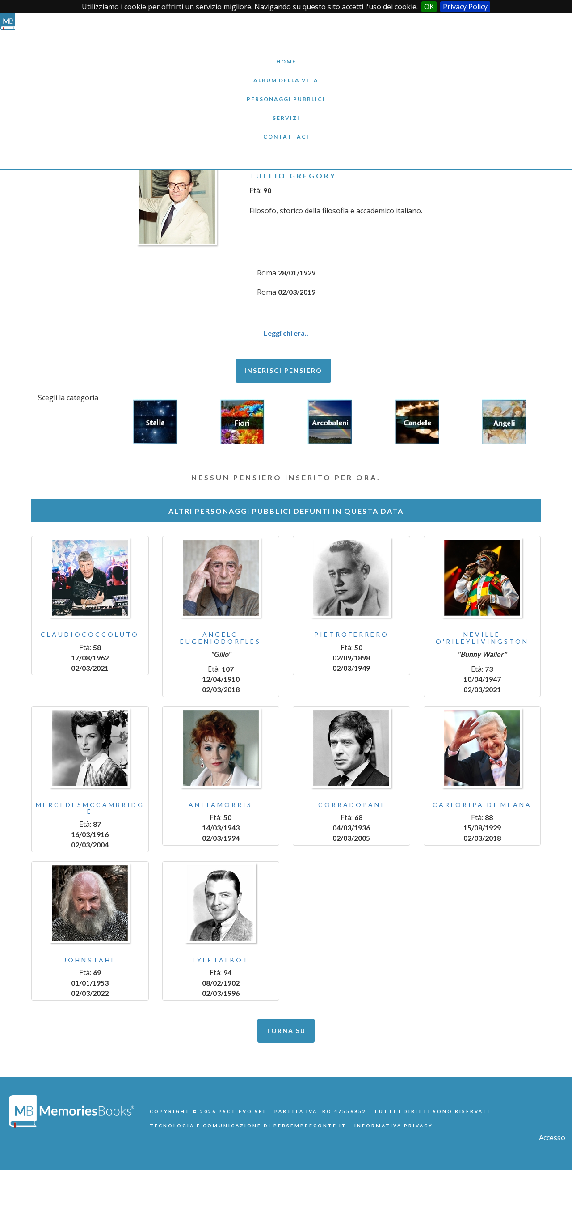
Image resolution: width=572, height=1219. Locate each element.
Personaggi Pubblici (286, 92)
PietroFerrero (351, 634)
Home (286, 55)
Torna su (286, 1030)
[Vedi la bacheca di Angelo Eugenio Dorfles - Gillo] (221, 578)
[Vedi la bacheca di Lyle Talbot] (221, 903)
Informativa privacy (393, 1125)
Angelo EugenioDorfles (220, 638)
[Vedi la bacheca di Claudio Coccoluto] (90, 578)
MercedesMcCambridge (90, 808)
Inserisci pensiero (283, 370)
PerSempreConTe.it (310, 1125)
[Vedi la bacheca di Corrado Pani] (351, 748)
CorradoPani (351, 804)
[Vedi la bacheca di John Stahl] (90, 903)
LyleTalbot (221, 960)
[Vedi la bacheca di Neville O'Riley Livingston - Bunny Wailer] (482, 578)
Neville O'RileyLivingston (482, 638)
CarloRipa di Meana (482, 804)
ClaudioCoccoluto (90, 634)
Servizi (286, 111)
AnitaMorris (220, 804)
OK (429, 7)
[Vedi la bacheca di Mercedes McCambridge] (90, 748)
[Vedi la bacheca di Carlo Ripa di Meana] (482, 748)
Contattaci (286, 130)
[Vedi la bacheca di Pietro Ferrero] (351, 578)
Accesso (552, 1138)
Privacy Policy (465, 7)
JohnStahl (89, 960)
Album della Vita (286, 73)
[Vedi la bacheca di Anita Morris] (221, 748)
